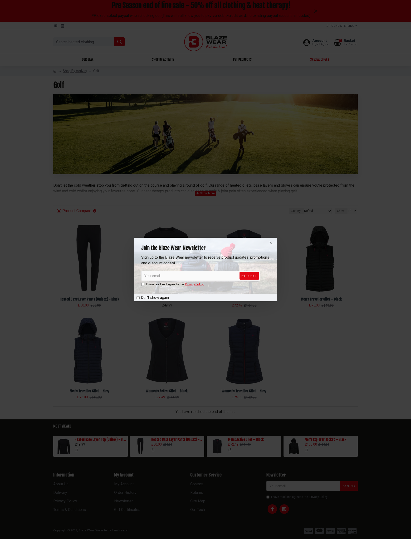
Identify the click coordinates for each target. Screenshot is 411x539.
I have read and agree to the (175, 284)
